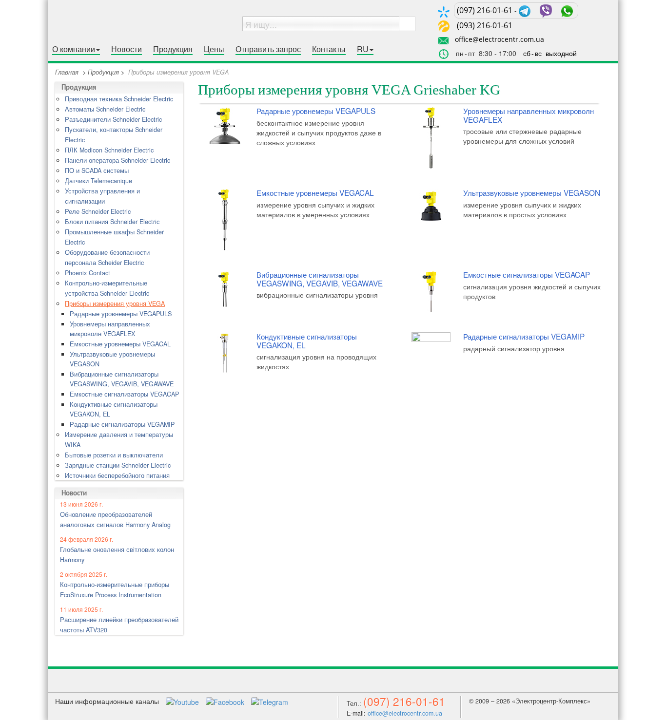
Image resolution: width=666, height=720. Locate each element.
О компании (73, 49)
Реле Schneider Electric (98, 211)
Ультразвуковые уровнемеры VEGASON (112, 359)
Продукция (173, 49)
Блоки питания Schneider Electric (112, 221)
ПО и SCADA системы (97, 170)
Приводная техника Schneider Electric (119, 99)
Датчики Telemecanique (98, 180)
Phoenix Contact (87, 272)
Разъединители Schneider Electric (113, 119)
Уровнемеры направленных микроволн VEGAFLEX (110, 329)
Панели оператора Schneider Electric (117, 160)
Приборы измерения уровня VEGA (115, 303)
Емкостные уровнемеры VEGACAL (120, 344)
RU (363, 49)
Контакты (329, 49)
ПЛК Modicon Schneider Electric (109, 150)
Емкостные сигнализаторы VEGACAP (124, 394)
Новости (126, 49)
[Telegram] (269, 701)
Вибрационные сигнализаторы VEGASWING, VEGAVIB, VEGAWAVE (122, 379)
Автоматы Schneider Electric (105, 109)
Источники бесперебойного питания (117, 475)
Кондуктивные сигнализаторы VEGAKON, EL (113, 409)
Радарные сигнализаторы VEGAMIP (122, 424)
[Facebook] (226, 701)
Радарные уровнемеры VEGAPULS (121, 313)
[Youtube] (183, 701)
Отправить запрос (268, 49)
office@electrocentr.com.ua (499, 39)
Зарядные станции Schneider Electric (118, 465)
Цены (214, 49)
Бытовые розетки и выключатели (114, 455)
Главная (66, 72)
